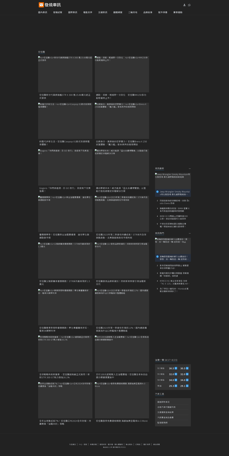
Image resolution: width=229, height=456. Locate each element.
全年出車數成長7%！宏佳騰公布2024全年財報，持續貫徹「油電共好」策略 (65, 422)
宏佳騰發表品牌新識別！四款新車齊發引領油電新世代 (121, 283)
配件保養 (162, 12)
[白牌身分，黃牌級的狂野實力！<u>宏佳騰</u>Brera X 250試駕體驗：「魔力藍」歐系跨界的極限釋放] (122, 121)
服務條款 (103, 444)
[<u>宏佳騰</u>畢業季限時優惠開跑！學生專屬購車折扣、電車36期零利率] (65, 307)
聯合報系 (129, 444)
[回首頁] (53, 4)
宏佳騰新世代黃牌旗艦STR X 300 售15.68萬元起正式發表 (65, 96)
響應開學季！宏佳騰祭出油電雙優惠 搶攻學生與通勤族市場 (64, 236)
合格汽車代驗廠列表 (166, 407)
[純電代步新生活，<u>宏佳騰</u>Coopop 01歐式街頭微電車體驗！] (65, 121)
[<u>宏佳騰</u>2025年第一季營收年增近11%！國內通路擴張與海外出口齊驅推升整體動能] (122, 307)
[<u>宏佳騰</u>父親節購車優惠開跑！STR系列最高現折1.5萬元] (65, 260)
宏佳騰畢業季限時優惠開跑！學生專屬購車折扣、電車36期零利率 (64, 329)
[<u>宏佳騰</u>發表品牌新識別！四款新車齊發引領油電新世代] (122, 260)
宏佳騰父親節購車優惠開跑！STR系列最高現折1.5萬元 (64, 283)
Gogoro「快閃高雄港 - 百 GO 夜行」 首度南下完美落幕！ (65, 190)
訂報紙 (138, 444)
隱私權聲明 (118, 444)
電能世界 (87, 12)
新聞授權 (93, 444)
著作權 (110, 444)
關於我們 (146, 444)
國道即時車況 (163, 401)
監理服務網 (162, 422)
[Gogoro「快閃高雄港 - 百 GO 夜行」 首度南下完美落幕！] (65, 167)
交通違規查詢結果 (165, 412)
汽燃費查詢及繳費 (165, 417)
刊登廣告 (72, 444)
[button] (189, 5)
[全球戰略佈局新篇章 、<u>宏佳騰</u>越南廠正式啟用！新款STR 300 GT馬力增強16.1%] (65, 354)
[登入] (184, 5)
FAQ (80, 444)
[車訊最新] (190, 169)
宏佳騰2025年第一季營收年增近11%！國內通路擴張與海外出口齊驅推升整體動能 (121, 329)
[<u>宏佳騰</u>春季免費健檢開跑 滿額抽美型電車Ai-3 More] (122, 400)
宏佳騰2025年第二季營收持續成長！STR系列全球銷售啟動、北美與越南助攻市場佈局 (121, 236)
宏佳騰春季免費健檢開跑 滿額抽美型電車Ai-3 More (122, 420)
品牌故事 (147, 12)
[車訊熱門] (190, 233)
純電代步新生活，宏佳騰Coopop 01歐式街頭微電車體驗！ (64, 143)
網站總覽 (156, 444)
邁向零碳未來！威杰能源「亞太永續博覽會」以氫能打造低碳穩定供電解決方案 (121, 190)
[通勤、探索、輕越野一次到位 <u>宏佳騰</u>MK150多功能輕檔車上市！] (122, 74)
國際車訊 (72, 12)
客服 (85, 444)
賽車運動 (177, 12)
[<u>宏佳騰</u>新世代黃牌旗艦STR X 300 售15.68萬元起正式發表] (65, 74)
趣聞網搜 (117, 12)
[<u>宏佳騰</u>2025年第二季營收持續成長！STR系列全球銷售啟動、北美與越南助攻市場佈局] (122, 214)
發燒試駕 (57, 12)
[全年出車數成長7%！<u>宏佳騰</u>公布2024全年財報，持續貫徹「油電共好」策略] (65, 400)
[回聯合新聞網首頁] (41, 4)
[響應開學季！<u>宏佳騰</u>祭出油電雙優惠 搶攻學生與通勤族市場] (65, 214)
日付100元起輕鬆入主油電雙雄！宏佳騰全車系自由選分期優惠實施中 (122, 376)
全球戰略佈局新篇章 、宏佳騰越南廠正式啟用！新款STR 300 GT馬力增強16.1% (64, 376)
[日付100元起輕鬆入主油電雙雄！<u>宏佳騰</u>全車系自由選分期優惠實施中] (122, 354)
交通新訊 (102, 12)
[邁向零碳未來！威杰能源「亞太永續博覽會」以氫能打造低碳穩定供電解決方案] (122, 167)
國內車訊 (42, 12)
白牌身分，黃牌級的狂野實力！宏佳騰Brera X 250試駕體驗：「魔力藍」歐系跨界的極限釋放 (121, 143)
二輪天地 (132, 12)
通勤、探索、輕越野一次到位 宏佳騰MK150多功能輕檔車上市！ (121, 96)
